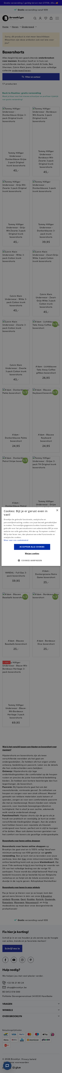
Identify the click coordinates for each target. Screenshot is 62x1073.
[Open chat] (7, 1066)
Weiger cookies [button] (32, 553)
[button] (31, 560)
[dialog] (31, 536)
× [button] (57, 510)
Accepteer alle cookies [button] (32, 547)
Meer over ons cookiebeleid (16, 540)
